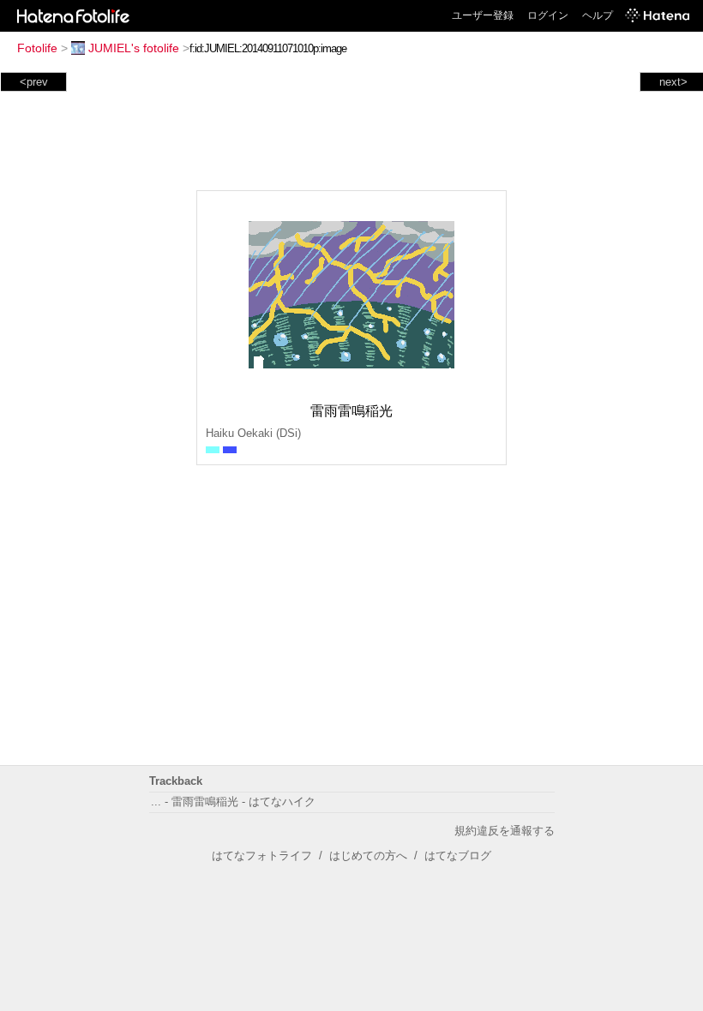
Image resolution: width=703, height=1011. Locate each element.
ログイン (547, 15)
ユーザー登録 (483, 15)
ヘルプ (597, 15)
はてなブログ (457, 855)
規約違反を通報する (504, 830)
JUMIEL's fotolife (133, 48)
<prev (34, 81)
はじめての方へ (368, 855)
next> (673, 81)
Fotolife (37, 48)
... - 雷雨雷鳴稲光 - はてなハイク (233, 801)
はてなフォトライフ (262, 855)
